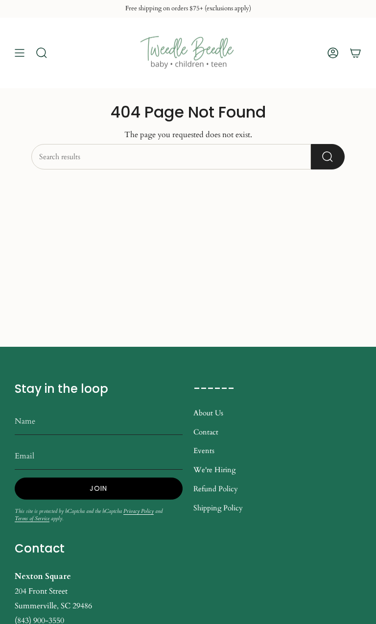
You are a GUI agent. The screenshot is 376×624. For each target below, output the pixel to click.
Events (203, 451)
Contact (205, 432)
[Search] (328, 156)
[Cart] (355, 53)
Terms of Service (32, 518)
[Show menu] (19, 53)
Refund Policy (215, 489)
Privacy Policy (138, 511)
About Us (208, 413)
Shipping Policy (218, 508)
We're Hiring (214, 470)
